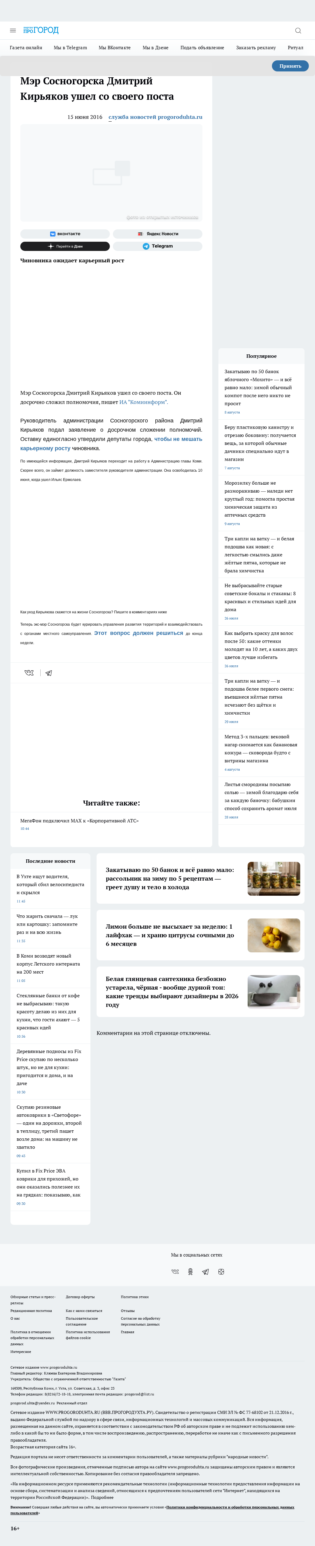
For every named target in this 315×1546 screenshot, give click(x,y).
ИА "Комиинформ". (143, 402)
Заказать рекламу (256, 47)
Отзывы (128, 1310)
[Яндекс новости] (157, 234)
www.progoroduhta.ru (58, 1367)
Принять (290, 66)
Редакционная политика (31, 1310)
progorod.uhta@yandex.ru (33, 1403)
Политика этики (135, 1296)
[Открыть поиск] (298, 30)
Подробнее (102, 1497)
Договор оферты (80, 1296)
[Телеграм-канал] (157, 246)
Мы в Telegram (70, 47)
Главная (127, 1332)
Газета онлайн (26, 47)
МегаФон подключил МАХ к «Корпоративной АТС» (79, 824)
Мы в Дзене (156, 47)
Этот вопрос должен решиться (138, 633)
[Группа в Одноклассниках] (190, 1271)
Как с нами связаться (84, 1310)
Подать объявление (203, 47)
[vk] (29, 672)
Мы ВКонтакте (115, 47)
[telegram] (51, 672)
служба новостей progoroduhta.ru (155, 116)
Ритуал (296, 47)
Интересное (20, 1351)
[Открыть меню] (13, 30)
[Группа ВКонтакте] (65, 234)
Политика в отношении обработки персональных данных (32, 1338)
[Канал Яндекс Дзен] (65, 246)
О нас (15, 1318)
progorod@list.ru (139, 1394)
